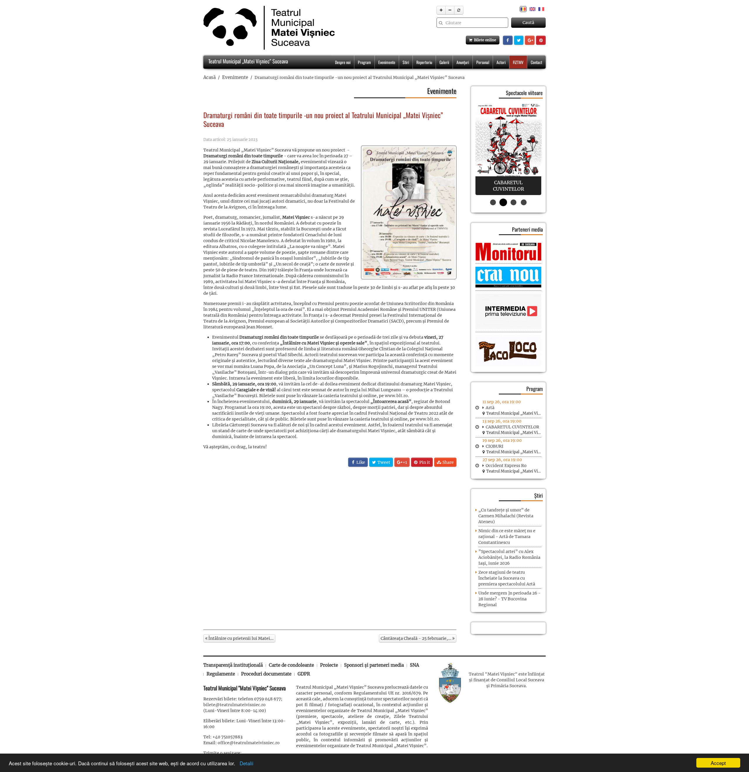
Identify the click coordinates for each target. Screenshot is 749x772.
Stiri (406, 62)
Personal (482, 62)
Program (364, 62)
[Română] (523, 9)
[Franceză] (541, 9)
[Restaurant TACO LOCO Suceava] (508, 350)
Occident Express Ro (506, 465)
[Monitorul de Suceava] (508, 251)
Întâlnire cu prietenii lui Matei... (240, 638)
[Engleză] (532, 9)
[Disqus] (329, 548)
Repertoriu (424, 62)
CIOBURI (495, 446)
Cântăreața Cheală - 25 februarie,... (416, 638)
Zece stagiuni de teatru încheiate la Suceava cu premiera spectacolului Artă (506, 578)
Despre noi (343, 62)
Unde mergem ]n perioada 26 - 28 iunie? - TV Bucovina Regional (509, 598)
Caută (528, 22)
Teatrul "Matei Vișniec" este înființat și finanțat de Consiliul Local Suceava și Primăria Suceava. (507, 679)
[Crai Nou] (508, 276)
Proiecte (329, 665)
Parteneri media (527, 229)
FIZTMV (518, 62)
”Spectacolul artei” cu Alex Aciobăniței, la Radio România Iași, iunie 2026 (509, 557)
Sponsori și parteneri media (374, 665)
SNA (414, 665)
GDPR (304, 674)
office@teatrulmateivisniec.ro (249, 742)
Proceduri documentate (266, 674)
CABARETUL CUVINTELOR (512, 427)
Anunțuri (462, 62)
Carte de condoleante (291, 665)
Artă (490, 407)
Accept (718, 762)
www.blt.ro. (397, 395)
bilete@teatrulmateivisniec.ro (234, 704)
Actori (501, 62)
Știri (538, 495)
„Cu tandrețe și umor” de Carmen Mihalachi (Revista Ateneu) (505, 515)
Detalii (245, 763)
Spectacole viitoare (524, 92)
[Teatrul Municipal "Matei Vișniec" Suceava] (267, 28)
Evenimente (386, 62)
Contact (536, 62)
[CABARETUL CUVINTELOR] (508, 149)
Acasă (209, 77)
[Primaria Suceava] (450, 682)
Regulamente (221, 674)
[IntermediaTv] (508, 311)
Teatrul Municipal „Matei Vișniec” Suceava (247, 61)
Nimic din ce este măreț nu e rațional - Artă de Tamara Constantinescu (506, 536)
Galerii (444, 62)
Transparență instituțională (233, 665)
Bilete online (484, 40)
